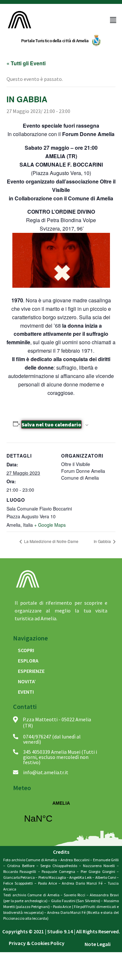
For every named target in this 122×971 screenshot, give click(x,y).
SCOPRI (26, 650)
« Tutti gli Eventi (26, 63)
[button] (111, 20)
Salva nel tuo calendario (51, 424)
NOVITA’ (27, 681)
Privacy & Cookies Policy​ (36, 943)
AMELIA (61, 816)
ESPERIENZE (31, 671)
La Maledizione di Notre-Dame (50, 541)
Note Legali (98, 944)
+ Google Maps (50, 525)
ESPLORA (28, 660)
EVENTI (26, 691)
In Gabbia (103, 541)
